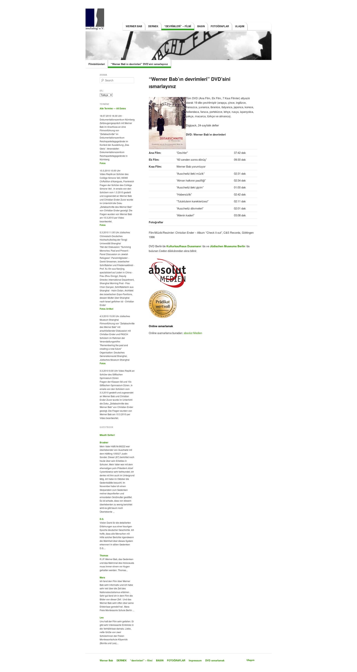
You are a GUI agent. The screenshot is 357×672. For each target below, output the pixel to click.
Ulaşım (239, 26)
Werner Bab (134, 26)
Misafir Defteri (107, 435)
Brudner (104, 442)
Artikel (109, 308)
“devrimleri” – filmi (177, 26)
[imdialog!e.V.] (96, 28)
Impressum (195, 660)
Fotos (103, 163)
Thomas (104, 555)
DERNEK (153, 26)
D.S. (102, 519)
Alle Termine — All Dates (113, 108)
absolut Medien (193, 333)
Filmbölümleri (97, 64)
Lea (102, 617)
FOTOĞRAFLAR (220, 26)
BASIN (201, 26)
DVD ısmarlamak (214, 660)
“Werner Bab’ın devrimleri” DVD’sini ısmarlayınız (139, 64)
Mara (102, 577)
